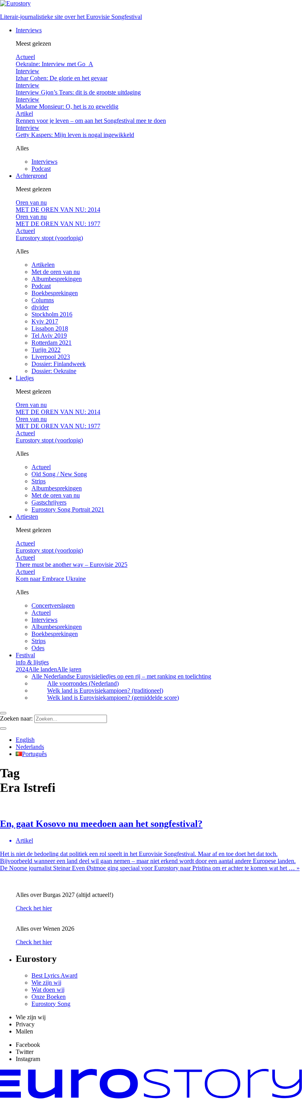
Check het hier (34, 908)
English (25, 739)
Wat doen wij (47, 989)
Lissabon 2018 (49, 328)
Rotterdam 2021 (51, 342)
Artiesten (27, 516)
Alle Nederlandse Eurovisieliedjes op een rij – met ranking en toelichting (121, 676)
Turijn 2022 (46, 349)
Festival (32, 659)
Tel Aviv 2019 (49, 335)
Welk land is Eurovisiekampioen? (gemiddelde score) (113, 697)
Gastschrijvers (48, 502)
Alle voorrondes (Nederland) (83, 683)
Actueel (41, 467)
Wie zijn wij (46, 982)
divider (40, 307)
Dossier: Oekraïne (53, 371)
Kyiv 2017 (44, 321)
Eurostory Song (50, 1003)
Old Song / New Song (59, 474)
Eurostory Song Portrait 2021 (67, 509)
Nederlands (30, 746)
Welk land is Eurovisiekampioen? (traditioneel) (105, 690)
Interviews (29, 30)
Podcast (41, 168)
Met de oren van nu (55, 271)
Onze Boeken (48, 996)
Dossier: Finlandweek (58, 364)
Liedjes (25, 378)
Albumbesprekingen (56, 278)
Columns (42, 300)
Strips (38, 481)
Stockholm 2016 (51, 314)
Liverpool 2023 (50, 356)
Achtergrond (31, 175)
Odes (37, 648)
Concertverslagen (53, 605)
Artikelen (43, 264)
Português (34, 754)
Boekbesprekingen (54, 293)
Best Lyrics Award (54, 975)
